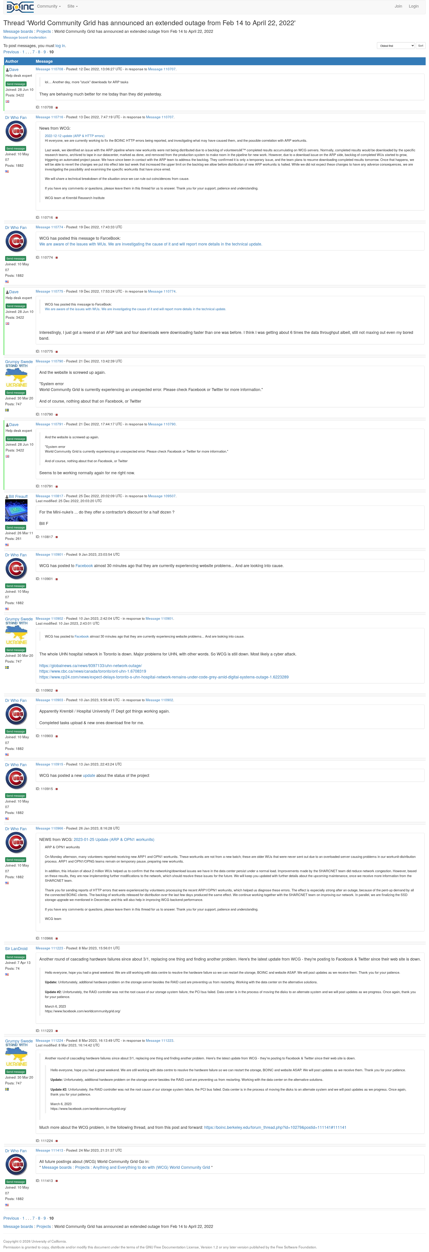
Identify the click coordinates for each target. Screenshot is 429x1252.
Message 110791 (49, 423)
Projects (43, 31)
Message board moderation (24, 37)
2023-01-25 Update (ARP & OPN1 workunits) (114, 839)
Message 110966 (49, 828)
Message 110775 (49, 291)
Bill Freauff (18, 496)
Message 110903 (49, 699)
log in (60, 45)
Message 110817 (49, 495)
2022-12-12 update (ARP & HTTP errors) (75, 135)
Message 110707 (162, 68)
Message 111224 (49, 1040)
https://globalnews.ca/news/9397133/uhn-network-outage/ (90, 665)
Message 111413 (49, 1150)
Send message (16, 84)
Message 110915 (49, 763)
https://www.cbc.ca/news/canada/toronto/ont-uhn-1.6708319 (92, 671)
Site (71, 6)
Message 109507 (162, 495)
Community (48, 6)
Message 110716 (49, 116)
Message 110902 (49, 618)
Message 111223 (49, 947)
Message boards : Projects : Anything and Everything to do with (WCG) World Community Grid (126, 1167)
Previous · (12, 51)
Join (398, 6)
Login (414, 6)
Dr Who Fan (16, 117)
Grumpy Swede (19, 361)
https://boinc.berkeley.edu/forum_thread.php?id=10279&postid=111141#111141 (275, 1127)
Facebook (84, 565)
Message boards (18, 31)
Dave (14, 69)
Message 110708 (49, 68)
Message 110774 (49, 226)
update (89, 775)
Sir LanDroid (16, 948)
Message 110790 (49, 360)
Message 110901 (49, 554)
